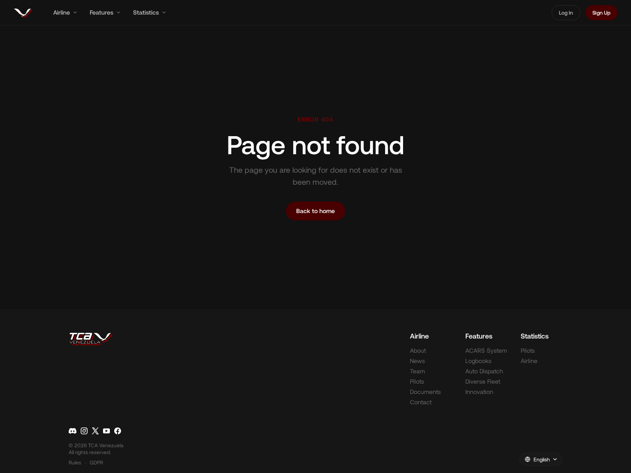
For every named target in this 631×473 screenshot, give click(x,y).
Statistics (146, 12)
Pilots (417, 381)
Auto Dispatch (484, 371)
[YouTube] (106, 430)
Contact (420, 402)
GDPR (96, 462)
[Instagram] (84, 430)
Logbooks (478, 360)
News (417, 360)
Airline (61, 12)
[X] (95, 430)
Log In (566, 12)
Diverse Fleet (482, 381)
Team (417, 371)
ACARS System (486, 350)
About (418, 350)
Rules (75, 462)
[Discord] (72, 431)
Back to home (315, 210)
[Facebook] (117, 430)
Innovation (479, 391)
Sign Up (601, 12)
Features (101, 12)
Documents (425, 391)
